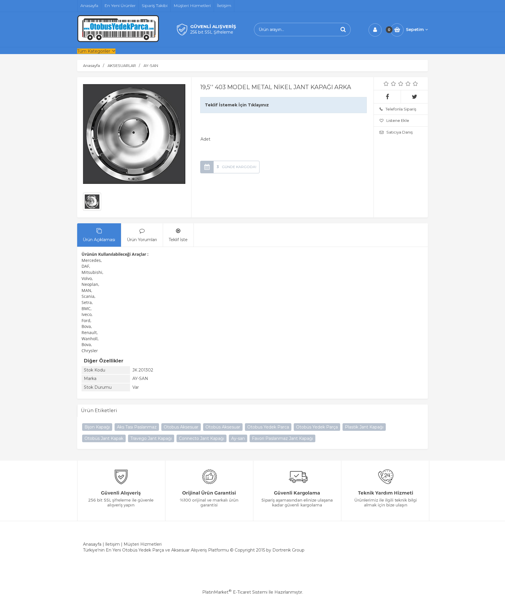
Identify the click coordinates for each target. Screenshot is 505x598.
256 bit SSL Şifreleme (211, 32)
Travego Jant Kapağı (151, 438)
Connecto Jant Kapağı (201, 438)
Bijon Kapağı (97, 427)
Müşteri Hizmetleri (143, 544)
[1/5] (386, 83)
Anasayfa (92, 544)
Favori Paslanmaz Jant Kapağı (282, 438)
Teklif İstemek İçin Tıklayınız (237, 105)
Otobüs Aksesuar (222, 427)
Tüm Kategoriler (93, 51)
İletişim (112, 544)
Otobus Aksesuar (181, 427)
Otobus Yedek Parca (268, 427)
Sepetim (415, 29)
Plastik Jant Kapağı (364, 427)
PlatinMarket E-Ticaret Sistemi (234, 592)
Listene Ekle (397, 120)
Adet (205, 139)
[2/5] (390, 83)
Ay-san (238, 438)
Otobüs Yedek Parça (317, 427)
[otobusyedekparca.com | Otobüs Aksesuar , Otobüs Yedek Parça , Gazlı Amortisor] (118, 40)
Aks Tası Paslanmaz (137, 427)
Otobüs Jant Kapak (103, 438)
